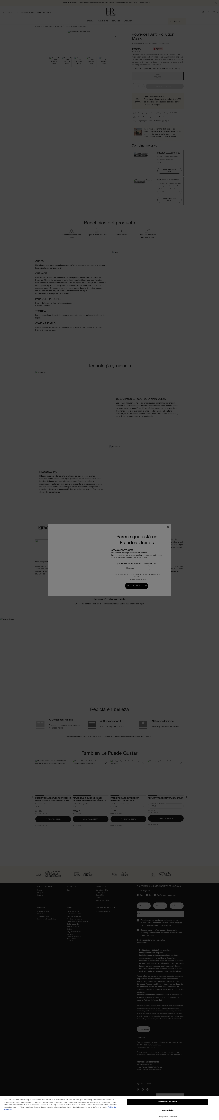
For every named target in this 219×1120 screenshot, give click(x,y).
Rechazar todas (167, 1110)
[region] (109, 1108)
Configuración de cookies (167, 1116)
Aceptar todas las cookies (167, 1102)
